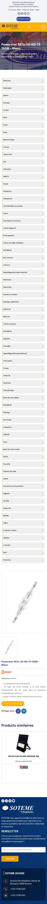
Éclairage (14, 54)
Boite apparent (8, 235)
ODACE (5, 479)
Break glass (7, 88)
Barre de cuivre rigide (10, 398)
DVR (4, 162)
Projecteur (7, 560)
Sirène (5, 213)
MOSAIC (6, 516)
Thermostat (7, 154)
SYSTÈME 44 (7, 331)
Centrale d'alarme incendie (12, 206)
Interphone (7, 191)
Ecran (5, 132)
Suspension (7, 427)
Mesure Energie (8, 140)
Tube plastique (8, 390)
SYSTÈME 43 (7, 250)
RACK (5, 117)
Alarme (5, 95)
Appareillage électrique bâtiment (15, 353)
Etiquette (6, 339)
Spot (5, 552)
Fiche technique (11, 704)
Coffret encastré (9, 324)
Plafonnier (7, 309)
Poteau (6, 368)
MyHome (6, 316)
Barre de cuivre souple (11, 449)
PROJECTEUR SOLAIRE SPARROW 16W (23, 756)
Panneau (6, 103)
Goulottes (7, 383)
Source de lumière (29, 54)
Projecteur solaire (9, 530)
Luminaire (6, 545)
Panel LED (6, 375)
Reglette (6, 493)
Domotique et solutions (12, 221)
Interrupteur (7, 361)
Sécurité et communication (13, 486)
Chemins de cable (9, 471)
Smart (5, 125)
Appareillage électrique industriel (15, 272)
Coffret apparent (9, 228)
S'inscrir (10, 858)
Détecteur (7, 81)
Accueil (4, 54)
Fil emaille (6, 346)
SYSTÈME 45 (7, 405)
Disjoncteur (7, 287)
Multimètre (7, 280)
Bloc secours (8, 257)
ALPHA (5, 457)
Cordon (6, 110)
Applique (6, 538)
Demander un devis (23, 19)
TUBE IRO (6, 434)
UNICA (5, 523)
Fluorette (6, 464)
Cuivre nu (6, 265)
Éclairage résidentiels (11, 302)
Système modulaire (10, 294)
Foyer (5, 442)
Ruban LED (7, 508)
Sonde (5, 184)
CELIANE (6, 501)
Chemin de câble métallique (13, 243)
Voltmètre (7, 169)
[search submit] (43, 27)
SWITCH (6, 176)
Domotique (7, 420)
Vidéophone (7, 199)
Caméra (6, 147)
